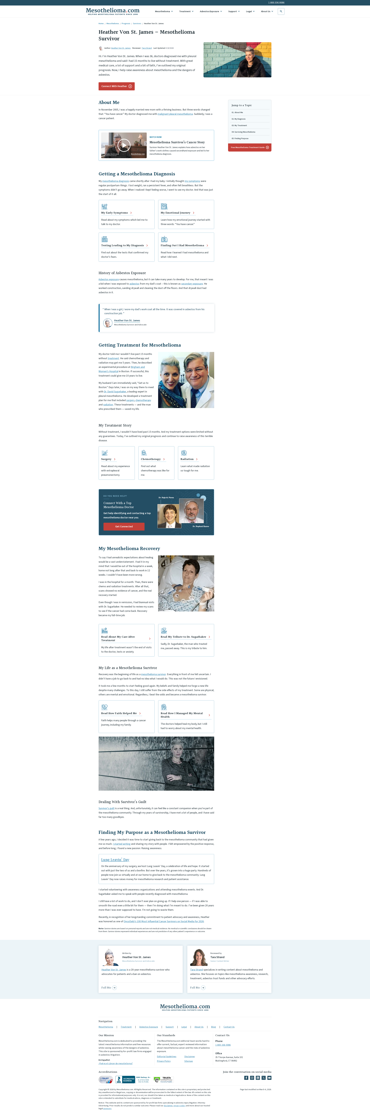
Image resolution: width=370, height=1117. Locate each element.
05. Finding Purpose (240, 138)
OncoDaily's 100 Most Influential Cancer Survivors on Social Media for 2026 (164, 921)
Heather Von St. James (154, 23)
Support (232, 11)
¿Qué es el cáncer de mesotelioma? (116, 1063)
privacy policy (180, 1105)
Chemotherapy (151, 459)
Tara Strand (147, 48)
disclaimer (168, 1105)
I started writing (122, 844)
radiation (108, 404)
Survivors (137, 23)
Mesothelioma (162, 11)
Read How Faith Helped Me (119, 713)
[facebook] (246, 1078)
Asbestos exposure (109, 279)
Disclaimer (189, 1056)
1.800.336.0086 (276, 2)
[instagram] (252, 1078)
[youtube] (269, 1078)
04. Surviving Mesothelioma (243, 132)
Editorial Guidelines (166, 1056)
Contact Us (229, 1027)
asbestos (134, 284)
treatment (113, 358)
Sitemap (188, 1061)
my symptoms (192, 181)
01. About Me (237, 112)
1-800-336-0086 (223, 1045)
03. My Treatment (239, 125)
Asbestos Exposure (209, 11)
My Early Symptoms (114, 213)
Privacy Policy (164, 1061)
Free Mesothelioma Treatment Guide (250, 147)
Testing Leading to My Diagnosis (122, 245)
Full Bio (106, 987)
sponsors (107, 1108)
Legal (249, 11)
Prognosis (126, 23)
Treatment (185, 11)
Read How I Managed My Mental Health (182, 715)
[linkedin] (258, 1078)
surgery (130, 400)
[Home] (185, 1007)
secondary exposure (192, 284)
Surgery (106, 459)
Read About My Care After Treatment (118, 639)
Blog (213, 1027)
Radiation (187, 459)
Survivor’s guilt (106, 808)
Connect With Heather (114, 86)
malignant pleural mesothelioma (175, 114)
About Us (265, 11)
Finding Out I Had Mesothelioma (182, 245)
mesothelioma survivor (153, 674)
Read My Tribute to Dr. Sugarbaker (183, 637)
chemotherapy (143, 400)
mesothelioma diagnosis (115, 181)
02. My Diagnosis (239, 119)
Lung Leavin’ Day (115, 860)
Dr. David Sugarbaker (115, 391)
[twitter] (264, 1078)
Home (101, 23)
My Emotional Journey (175, 213)
